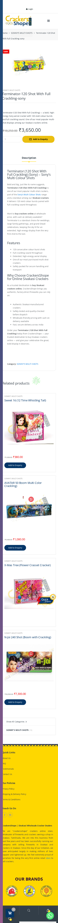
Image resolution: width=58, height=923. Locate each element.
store (48, 858)
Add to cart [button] (15, 465)
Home (4, 33)
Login (30, 9)
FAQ (4, 763)
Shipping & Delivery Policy (14, 794)
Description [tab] (29, 158)
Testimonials (8, 768)
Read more (51, 621)
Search (29, 910)
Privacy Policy (8, 788)
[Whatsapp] (50, 915)
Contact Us (7, 774)
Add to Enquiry (40, 139)
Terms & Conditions (11, 799)
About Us (6, 758)
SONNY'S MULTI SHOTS (21, 33)
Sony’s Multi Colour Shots (29, 194)
